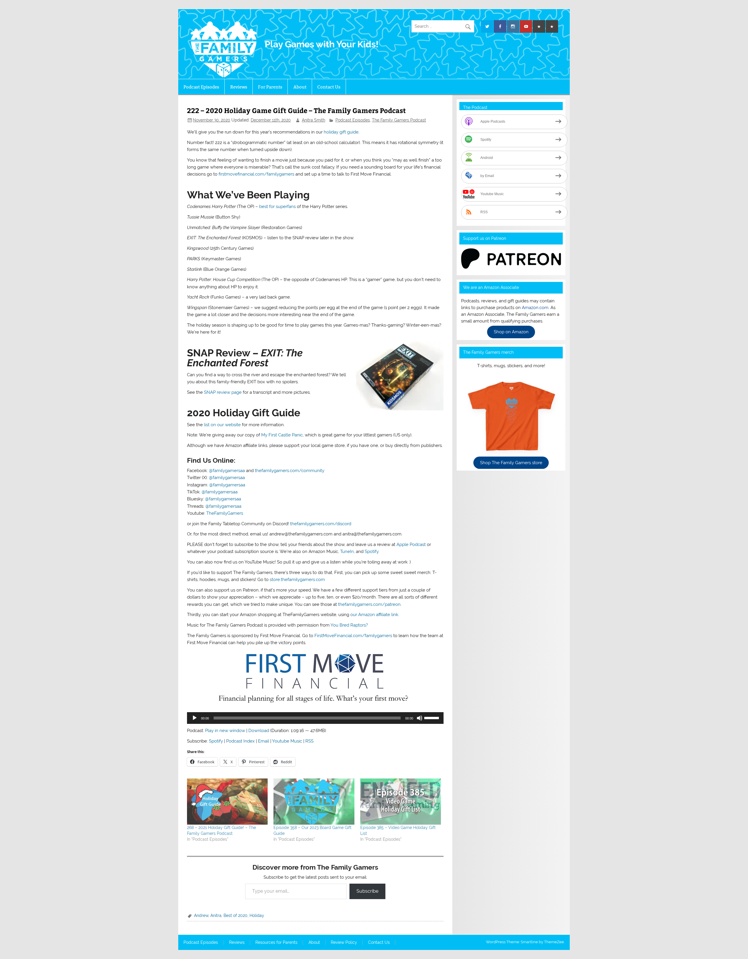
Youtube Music (287, 741)
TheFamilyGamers (224, 513)
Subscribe (367, 891)
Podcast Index (240, 741)
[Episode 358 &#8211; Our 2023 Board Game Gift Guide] (313, 801)
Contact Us (328, 87)
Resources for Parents (276, 943)
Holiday (257, 915)
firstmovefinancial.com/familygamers (256, 174)
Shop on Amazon (511, 332)
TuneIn (347, 551)
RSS (309, 741)
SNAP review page (223, 392)
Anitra (215, 915)
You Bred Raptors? (349, 625)
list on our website (222, 424)
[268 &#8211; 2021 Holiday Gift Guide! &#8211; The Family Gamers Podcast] (227, 801)
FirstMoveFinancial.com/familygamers (353, 635)
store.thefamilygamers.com (297, 579)
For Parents (270, 87)
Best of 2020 (235, 915)
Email (263, 741)
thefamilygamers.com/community (289, 470)
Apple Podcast (411, 544)
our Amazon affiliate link (374, 614)
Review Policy (344, 943)
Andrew (201, 915)
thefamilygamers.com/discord (320, 523)
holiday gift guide (341, 132)
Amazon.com (535, 307)
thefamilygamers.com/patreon (369, 604)
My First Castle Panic (282, 435)
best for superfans (277, 206)
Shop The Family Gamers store (511, 462)
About (300, 87)
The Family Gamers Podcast (399, 120)
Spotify (371, 551)
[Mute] (420, 718)
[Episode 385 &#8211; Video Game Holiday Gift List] (400, 801)
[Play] (195, 718)
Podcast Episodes (201, 87)
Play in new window (225, 730)
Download (258, 730)
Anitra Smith (313, 120)
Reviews (238, 87)
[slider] (432, 717)
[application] (315, 718)
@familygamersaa (227, 470)
